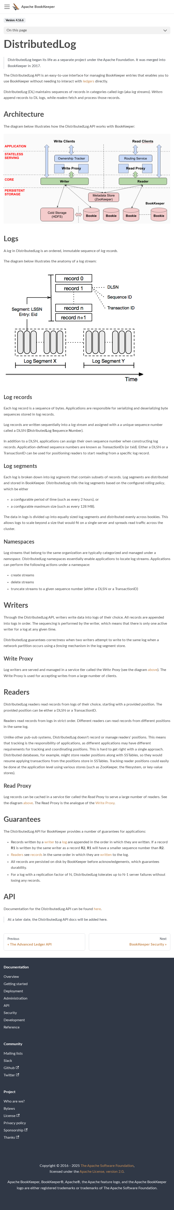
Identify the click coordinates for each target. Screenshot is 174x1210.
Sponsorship (13, 1130)
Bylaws (9, 1108)
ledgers (88, 81)
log (64, 842)
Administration (15, 998)
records (36, 855)
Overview (11, 977)
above (152, 670)
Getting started (16, 984)
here (97, 909)
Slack (8, 1061)
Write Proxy (104, 803)
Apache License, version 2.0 (101, 1171)
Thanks (9, 1137)
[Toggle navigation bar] (7, 6)
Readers (17, 855)
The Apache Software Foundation (107, 1166)
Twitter (9, 1075)
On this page (17, 30)
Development (14, 1020)
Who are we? (14, 1101)
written (106, 855)
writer (49, 842)
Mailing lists (13, 1053)
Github (9, 1068)
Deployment (13, 991)
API (6, 1005)
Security (10, 1013)
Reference (11, 1027)
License (9, 1116)
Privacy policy (15, 1123)
